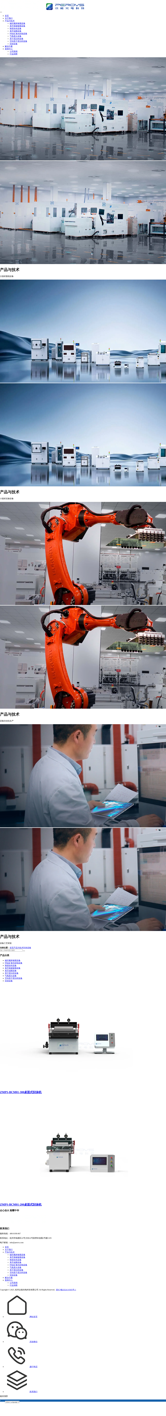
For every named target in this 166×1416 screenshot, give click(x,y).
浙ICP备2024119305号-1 (66, 1290)
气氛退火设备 (15, 36)
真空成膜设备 (15, 31)
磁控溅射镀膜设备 (17, 23)
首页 (7, 16)
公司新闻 (13, 51)
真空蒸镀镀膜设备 (17, 26)
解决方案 (9, 46)
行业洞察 (13, 54)
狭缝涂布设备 (15, 28)
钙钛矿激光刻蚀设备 (18, 34)
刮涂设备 (13, 44)
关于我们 (9, 18)
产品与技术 (10, 21)
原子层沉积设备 (16, 39)
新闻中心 (9, 49)
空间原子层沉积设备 (18, 41)
